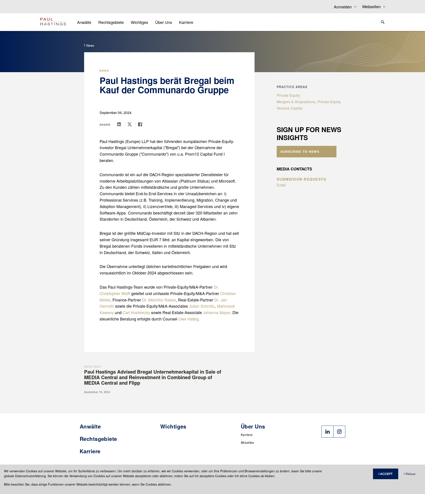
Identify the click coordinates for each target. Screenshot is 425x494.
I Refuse (409, 474)
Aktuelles (247, 442)
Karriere (247, 434)
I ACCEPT (386, 474)
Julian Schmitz (202, 306)
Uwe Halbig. (189, 319)
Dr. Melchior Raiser (159, 300)
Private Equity (288, 95)
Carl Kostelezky (136, 312)
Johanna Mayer (216, 312)
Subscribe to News (299, 151)
